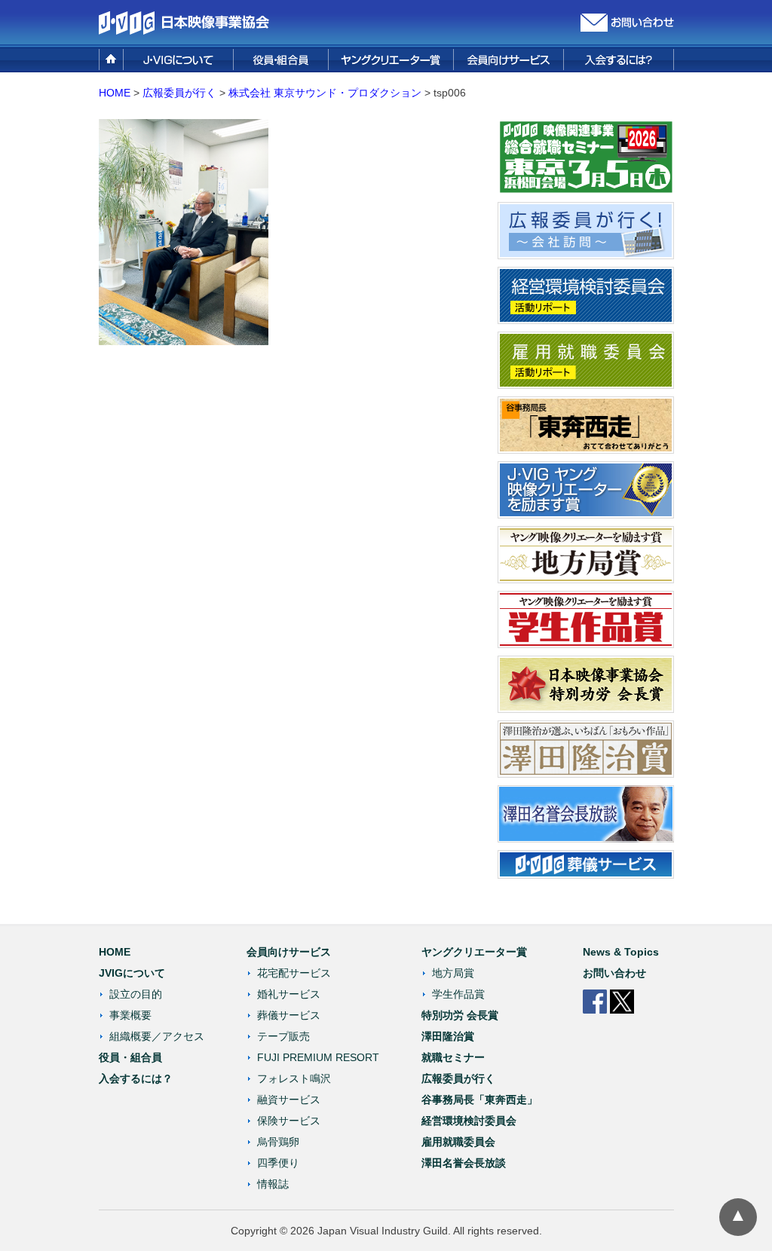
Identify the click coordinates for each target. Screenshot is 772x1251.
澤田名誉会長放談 (463, 1163)
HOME (114, 93)
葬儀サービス (288, 1015)
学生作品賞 (458, 994)
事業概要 (130, 1015)
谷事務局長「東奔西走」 (479, 1099)
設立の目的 (135, 994)
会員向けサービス (289, 952)
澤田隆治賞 (447, 1036)
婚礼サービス (288, 994)
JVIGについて (132, 973)
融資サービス (288, 1099)
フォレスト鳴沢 (294, 1078)
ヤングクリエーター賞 (474, 952)
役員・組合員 (130, 1057)
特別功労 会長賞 (459, 1015)
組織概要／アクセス (156, 1036)
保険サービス (288, 1121)
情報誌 (273, 1184)
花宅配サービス (294, 973)
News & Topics (621, 952)
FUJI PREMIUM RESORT (318, 1057)
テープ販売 (283, 1036)
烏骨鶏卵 (278, 1142)
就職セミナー (453, 1057)
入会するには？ (136, 1078)
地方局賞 (453, 973)
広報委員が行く (458, 1078)
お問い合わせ (614, 973)
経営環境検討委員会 (468, 1121)
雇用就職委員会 (458, 1142)
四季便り (278, 1163)
